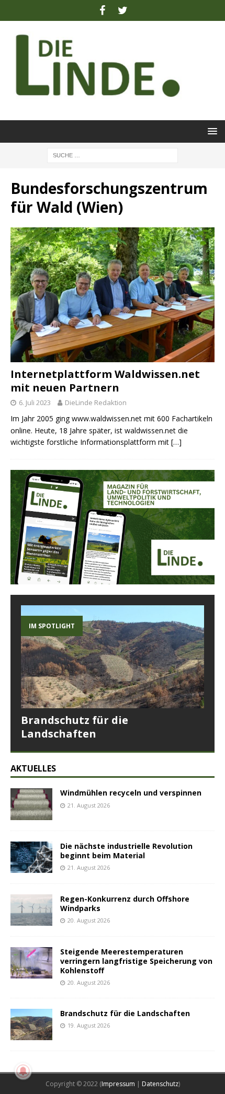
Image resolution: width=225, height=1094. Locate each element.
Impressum (118, 1083)
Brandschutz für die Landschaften (74, 727)
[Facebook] (102, 10)
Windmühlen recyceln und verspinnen (130, 793)
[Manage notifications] (23, 1071)
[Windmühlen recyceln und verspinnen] (31, 804)
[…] (176, 442)
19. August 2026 (89, 1025)
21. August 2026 (89, 805)
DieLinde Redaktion (96, 402)
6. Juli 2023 (35, 402)
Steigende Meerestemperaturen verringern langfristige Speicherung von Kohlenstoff (136, 961)
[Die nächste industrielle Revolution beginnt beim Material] (31, 857)
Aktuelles (33, 768)
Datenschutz (160, 1083)
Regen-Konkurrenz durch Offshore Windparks (124, 903)
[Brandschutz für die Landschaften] (112, 656)
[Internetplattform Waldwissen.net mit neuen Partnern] (112, 294)
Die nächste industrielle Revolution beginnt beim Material (126, 850)
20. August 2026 (89, 920)
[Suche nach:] (112, 154)
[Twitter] (123, 10)
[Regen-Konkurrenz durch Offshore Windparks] (31, 910)
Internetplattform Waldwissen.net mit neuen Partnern (105, 381)
